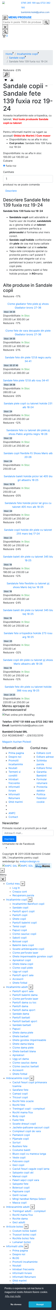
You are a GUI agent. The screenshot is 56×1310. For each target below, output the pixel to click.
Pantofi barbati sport (24, 1021)
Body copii (18, 1116)
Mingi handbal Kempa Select (29, 1198)
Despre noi (15, 756)
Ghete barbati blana (24, 1051)
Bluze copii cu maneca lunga (29, 1153)
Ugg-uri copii (20, 971)
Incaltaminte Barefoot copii (28, 903)
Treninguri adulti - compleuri (29, 1211)
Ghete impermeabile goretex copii (32, 956)
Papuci (16, 1028)
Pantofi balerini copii (24, 922)
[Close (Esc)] (52, 3)
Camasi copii (20, 1093)
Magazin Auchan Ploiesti (16, 741)
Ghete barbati (20, 1036)
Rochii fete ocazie (23, 1101)
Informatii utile (14, 1246)
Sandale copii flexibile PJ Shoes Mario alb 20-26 (28, 455)
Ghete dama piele (22, 1032)
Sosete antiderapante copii (28, 948)
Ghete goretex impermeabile (29, 1040)
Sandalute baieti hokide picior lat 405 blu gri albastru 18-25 (28, 478)
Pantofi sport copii (23, 911)
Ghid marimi (16, 801)
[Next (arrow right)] (50, 655)
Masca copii (19, 1202)
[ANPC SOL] (25, 865)
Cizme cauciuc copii (24, 933)
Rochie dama (20, 1218)
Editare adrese (45, 756)
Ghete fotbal (19, 982)
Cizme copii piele (22, 967)
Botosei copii (20, 941)
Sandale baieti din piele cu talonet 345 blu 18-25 (28, 558)
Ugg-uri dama (20, 1058)
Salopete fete (20, 1183)
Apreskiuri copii (21, 960)
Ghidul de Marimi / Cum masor (32, 135)
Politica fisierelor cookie (42, 798)
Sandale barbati (21, 1025)
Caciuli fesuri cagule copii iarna (30, 1168)
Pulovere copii (20, 1161)
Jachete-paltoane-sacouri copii (30, 1127)
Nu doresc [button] (16, 1304)
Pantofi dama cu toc (24, 1002)
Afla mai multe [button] (13, 1296)
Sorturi (16, 1142)
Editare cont (44, 753)
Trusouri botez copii (24, 1234)
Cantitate (8, 172)
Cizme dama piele (23, 1047)
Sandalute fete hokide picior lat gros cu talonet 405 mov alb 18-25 (28, 504)
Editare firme (44, 768)
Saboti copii (19, 937)
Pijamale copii (20, 1138)
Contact (13, 816)
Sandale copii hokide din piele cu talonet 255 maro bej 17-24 (28, 531)
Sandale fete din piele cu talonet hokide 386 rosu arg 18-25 (28, 688)
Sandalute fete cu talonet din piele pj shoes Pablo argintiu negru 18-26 (28, 432)
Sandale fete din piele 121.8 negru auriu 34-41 (28, 359)
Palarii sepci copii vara (25, 1180)
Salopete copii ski (22, 1172)
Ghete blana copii (22, 963)
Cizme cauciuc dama (24, 1062)
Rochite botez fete (23, 1238)
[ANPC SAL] (9, 865)
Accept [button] (40, 1304)
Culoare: (8, 160)
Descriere (11, 190)
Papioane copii (21, 1191)
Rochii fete (18, 1104)
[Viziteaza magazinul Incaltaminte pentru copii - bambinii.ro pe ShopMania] (42, 865)
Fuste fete (18, 1119)
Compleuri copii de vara (26, 1131)
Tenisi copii (19, 926)
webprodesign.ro (30, 861)
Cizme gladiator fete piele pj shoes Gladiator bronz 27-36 (28, 305)
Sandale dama (20, 1013)
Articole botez (14, 1226)
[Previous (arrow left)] (5, 655)
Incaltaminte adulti (17, 986)
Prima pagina (16, 753)
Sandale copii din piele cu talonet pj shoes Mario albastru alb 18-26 (28, 661)
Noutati (13, 768)
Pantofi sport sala (22, 975)
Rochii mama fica (22, 1112)
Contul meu (13, 883)
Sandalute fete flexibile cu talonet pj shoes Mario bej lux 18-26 (28, 585)
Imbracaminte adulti (18, 1206)
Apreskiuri (18, 1055)
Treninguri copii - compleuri (28, 1108)
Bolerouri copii (21, 1187)
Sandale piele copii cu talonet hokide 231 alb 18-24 (28, 405)
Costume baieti (21, 1150)
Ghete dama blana (23, 1043)
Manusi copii (19, 1176)
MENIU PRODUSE (20, 17)
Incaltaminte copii (27, 53)
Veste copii (19, 1157)
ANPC (12, 813)
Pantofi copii (19, 915)
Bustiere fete (19, 1146)
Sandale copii (17, 57)
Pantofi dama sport (23, 1010)
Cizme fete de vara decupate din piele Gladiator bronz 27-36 (28, 332)
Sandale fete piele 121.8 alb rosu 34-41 (26, 380)
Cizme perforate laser (25, 952)
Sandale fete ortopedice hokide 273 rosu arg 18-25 (28, 635)
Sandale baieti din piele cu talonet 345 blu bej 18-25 (28, 612)
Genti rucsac (19, 1195)
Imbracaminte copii (17, 1078)
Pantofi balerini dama (24, 994)
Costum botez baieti (24, 1230)
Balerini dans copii (23, 945)
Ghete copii (19, 918)
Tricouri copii (20, 1097)
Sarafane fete (20, 1089)
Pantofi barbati (21, 1017)
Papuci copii (19, 930)
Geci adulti (18, 1222)
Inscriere (9, 838)
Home (9, 53)
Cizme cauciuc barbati (25, 1066)
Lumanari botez (21, 1242)
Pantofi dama (20, 1006)
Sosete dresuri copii (24, 1123)
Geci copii (18, 1165)
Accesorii (17, 979)
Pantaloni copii (21, 1134)
